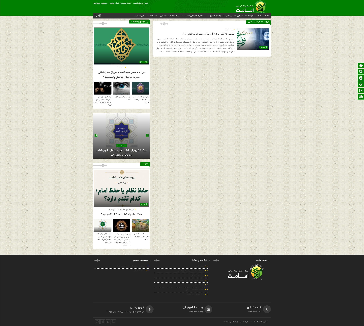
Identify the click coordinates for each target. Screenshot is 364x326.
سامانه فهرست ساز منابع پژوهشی (191, 270)
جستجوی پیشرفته (101, 3)
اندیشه (251, 16)
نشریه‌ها (153, 16)
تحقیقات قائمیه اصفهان (195, 289)
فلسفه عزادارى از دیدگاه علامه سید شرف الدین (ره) (208, 34)
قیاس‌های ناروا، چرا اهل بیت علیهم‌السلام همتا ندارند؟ (141, 99)
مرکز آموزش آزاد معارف (195, 294)
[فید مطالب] (113, 321)
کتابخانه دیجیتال (197, 275)
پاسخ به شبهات (214, 16)
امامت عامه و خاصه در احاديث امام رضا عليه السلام (141, 236)
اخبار (259, 16)
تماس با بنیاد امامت (140, 3)
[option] (121, 136)
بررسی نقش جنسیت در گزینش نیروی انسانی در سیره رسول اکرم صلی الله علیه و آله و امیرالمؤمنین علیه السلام (122, 239)
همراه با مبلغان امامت (193, 16)
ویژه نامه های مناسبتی (170, 16)
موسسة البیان (139, 270)
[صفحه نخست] (361, 65)
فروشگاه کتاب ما (198, 285)
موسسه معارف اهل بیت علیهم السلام (130, 266)
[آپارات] (361, 84)
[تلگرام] (361, 97)
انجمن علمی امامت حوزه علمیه (192, 280)
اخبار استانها (140, 16)
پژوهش (229, 16)
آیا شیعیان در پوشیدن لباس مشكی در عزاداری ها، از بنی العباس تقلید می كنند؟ (102, 101)
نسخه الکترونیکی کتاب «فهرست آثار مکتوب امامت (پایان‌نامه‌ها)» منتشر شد (103, 238)
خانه (267, 16)
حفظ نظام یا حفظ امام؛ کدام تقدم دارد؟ (121, 214)
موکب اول (200, 266)
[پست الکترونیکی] (361, 72)
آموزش (240, 16)
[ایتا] (361, 78)
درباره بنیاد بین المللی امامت (120, 3)
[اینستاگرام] (361, 91)
